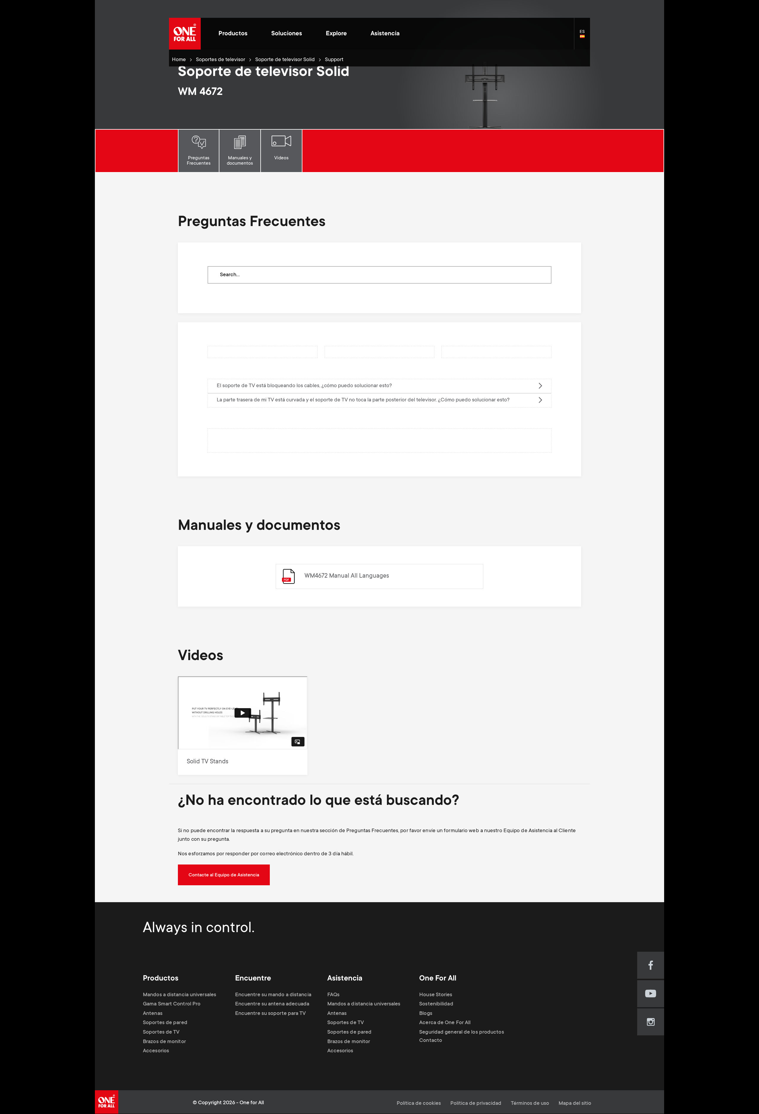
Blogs (425, 1014)
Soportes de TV (161, 1032)
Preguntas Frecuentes (199, 160)
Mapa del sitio (575, 1104)
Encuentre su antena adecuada (272, 1004)
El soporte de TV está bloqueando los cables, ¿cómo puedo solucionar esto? (304, 386)
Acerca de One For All (445, 1023)
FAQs (333, 995)
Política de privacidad (475, 1104)
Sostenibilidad (436, 1004)
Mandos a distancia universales (179, 995)
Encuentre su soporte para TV (270, 1014)
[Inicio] (185, 34)
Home (179, 60)
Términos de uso (530, 1104)
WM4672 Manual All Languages (346, 576)
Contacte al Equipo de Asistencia (224, 875)
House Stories (435, 995)
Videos (281, 158)
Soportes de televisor (220, 60)
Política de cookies (419, 1104)
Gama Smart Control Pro (171, 1004)
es (585, 37)
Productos (233, 34)
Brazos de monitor (164, 1042)
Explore (336, 34)
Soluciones (286, 34)
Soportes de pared (165, 1023)
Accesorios (156, 1051)
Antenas (152, 1014)
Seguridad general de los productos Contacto (461, 1036)
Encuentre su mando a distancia (273, 995)
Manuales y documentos (240, 160)
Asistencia (385, 34)
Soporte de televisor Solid (285, 60)
